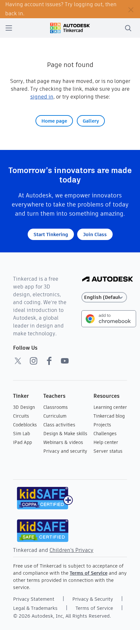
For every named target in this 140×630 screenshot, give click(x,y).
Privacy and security (65, 451)
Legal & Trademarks (35, 608)
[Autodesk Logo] (107, 279)
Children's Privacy (71, 550)
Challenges (105, 433)
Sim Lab (21, 433)
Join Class (95, 234)
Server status (107, 451)
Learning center (110, 407)
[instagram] (33, 361)
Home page (54, 120)
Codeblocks (25, 425)
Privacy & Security (92, 599)
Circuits (21, 416)
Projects (102, 425)
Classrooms (55, 407)
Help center (105, 442)
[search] (128, 28)
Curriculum (54, 416)
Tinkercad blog (109, 416)
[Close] (131, 9)
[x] (18, 361)
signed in (41, 97)
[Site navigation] (9, 28)
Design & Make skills (65, 433)
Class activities (59, 425)
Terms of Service (88, 573)
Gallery (91, 120)
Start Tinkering (51, 234)
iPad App (22, 442)
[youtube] (65, 361)
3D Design (24, 407)
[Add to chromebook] (108, 318)
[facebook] (49, 361)
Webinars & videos (63, 442)
